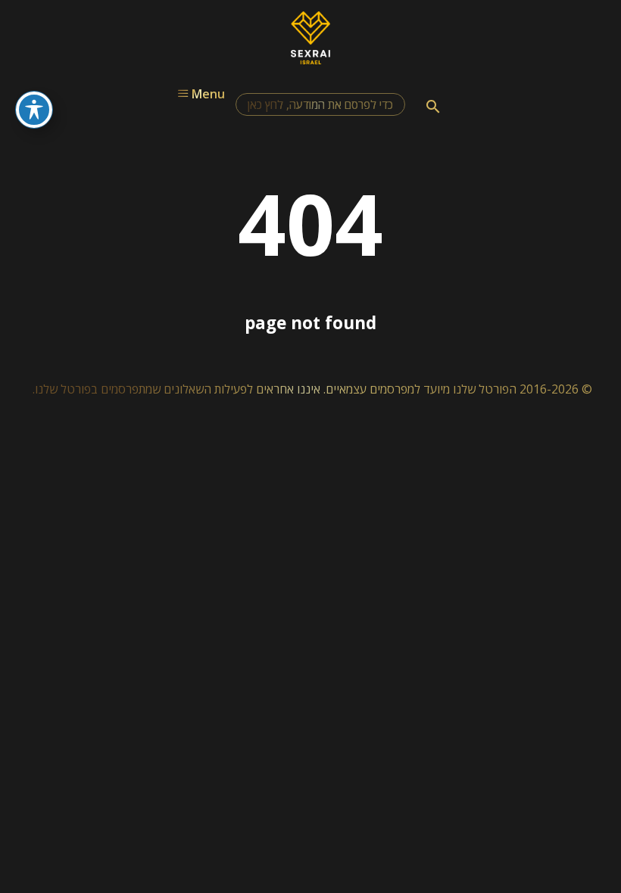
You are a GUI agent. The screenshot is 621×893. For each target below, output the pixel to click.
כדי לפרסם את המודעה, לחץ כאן (320, 104)
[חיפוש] (433, 106)
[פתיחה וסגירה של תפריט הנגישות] (34, 110)
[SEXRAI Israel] (311, 59)
